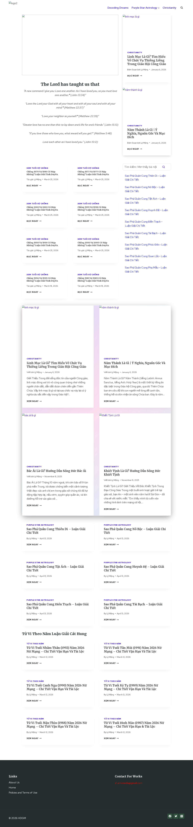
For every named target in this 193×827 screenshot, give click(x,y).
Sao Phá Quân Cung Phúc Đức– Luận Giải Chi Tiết (146, 246)
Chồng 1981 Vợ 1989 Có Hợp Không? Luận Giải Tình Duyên (93, 279)
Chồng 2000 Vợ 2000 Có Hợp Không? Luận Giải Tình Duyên (93, 244)
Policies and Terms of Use (23, 792)
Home (12, 787)
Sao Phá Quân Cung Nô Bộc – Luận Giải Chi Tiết (145, 189)
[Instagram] (181, 816)
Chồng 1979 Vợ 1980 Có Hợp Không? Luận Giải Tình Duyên (42, 173)
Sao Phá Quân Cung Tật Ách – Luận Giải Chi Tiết (145, 200)
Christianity (169, 7)
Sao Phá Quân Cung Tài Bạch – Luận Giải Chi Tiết (145, 235)
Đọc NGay (134, 75)
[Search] (164, 167)
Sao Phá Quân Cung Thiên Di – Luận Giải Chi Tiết (145, 177)
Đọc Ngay (34, 185)
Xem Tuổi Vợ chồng (37, 168)
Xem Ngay (34, 401)
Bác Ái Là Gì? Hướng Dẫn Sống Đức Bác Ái (56, 471)
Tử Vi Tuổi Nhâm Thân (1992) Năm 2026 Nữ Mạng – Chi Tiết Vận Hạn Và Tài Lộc (55, 649)
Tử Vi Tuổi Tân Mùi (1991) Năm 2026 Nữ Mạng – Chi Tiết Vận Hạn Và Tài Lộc (132, 649)
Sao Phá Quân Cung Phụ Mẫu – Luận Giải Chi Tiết (146, 269)
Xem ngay (34, 544)
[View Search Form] (181, 7)
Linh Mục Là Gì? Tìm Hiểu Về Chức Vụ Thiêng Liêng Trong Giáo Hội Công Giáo (146, 60)
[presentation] (147, 31)
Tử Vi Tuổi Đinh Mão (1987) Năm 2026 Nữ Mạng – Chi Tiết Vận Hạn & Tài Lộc (134, 724)
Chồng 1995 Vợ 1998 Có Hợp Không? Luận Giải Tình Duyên (93, 208)
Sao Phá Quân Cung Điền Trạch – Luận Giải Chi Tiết (143, 223)
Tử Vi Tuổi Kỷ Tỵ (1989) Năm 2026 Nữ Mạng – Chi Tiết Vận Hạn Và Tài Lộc (131, 687)
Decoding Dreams (117, 7)
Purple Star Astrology (40, 525)
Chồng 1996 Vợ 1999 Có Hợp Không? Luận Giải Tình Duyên (42, 279)
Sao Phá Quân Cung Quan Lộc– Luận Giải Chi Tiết (146, 258)
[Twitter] (175, 816)
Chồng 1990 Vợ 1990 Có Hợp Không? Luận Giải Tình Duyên (42, 244)
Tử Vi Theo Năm (35, 644)
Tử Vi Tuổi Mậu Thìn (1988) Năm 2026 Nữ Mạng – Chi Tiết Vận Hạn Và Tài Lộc (57, 724)
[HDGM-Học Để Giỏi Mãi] (16, 7)
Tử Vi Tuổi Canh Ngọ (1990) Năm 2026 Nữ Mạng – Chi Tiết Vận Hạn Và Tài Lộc (57, 687)
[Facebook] (170, 816)
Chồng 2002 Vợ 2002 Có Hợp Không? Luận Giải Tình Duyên (42, 208)
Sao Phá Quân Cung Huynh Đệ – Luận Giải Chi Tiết (146, 212)
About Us (14, 782)
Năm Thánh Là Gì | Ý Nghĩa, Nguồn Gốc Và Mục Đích (146, 133)
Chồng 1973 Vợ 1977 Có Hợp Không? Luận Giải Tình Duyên (93, 173)
